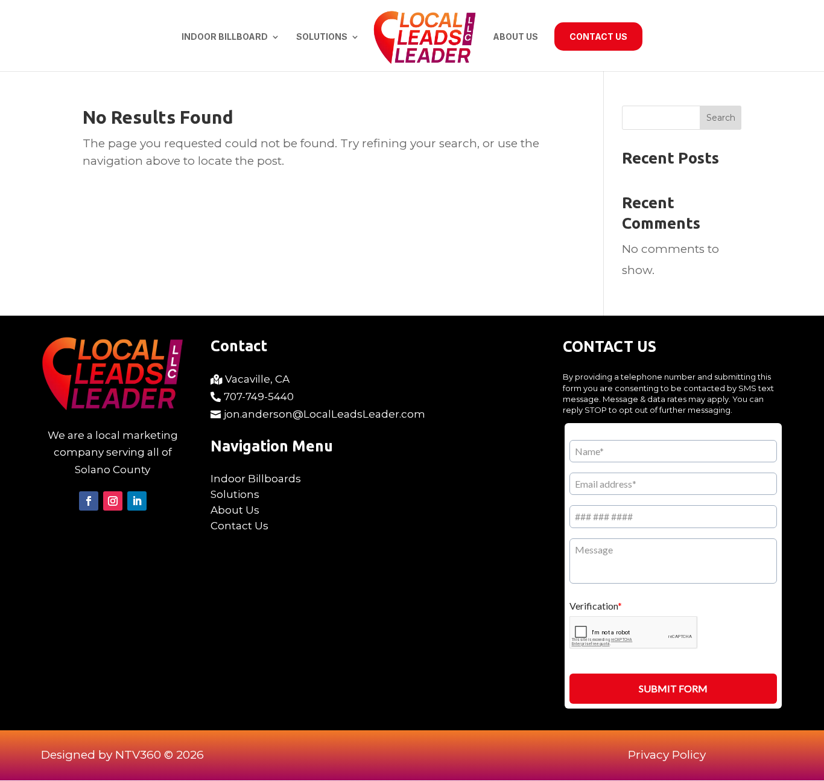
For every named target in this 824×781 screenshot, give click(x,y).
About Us (515, 37)
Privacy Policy (667, 755)
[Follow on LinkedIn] (137, 501)
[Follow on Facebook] (88, 501)
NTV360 (138, 755)
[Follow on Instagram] (112, 501)
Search (720, 117)
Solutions (321, 37)
